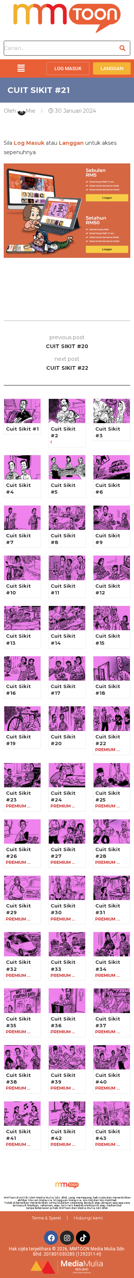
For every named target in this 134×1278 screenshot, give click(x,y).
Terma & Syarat (46, 1218)
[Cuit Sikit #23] (22, 775)
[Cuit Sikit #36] (67, 1000)
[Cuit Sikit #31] (111, 888)
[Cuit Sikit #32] (22, 944)
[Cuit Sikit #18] (111, 668)
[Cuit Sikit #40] (111, 1057)
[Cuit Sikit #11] (67, 568)
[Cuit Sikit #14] (67, 618)
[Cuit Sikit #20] (67, 718)
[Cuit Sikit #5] (67, 467)
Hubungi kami (88, 1218)
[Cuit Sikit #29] (22, 888)
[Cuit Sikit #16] (22, 668)
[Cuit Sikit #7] (22, 518)
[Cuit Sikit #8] (67, 518)
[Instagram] (67, 1238)
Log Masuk (29, 143)
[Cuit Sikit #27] (67, 831)
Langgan (71, 143)
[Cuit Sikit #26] (22, 831)
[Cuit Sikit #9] (111, 518)
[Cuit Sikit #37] (111, 1000)
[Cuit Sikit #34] (111, 944)
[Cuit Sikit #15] (111, 618)
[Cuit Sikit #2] (67, 411)
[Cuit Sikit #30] (67, 888)
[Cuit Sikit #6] (111, 467)
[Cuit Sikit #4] (22, 467)
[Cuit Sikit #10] (22, 568)
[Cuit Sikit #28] (111, 831)
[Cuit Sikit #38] (22, 1057)
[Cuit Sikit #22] (111, 718)
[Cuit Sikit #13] (22, 618)
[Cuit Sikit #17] (67, 668)
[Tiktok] (83, 1238)
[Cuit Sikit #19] (22, 718)
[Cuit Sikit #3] (111, 411)
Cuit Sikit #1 (22, 429)
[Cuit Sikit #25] (111, 775)
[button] (21, 68)
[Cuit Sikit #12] (111, 568)
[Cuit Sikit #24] (67, 775)
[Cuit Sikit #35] (22, 1000)
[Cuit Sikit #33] (67, 944)
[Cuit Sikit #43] (111, 1114)
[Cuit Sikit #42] (67, 1114)
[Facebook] (51, 1238)
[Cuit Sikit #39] (67, 1057)
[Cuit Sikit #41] (22, 1114)
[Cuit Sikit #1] (22, 411)
